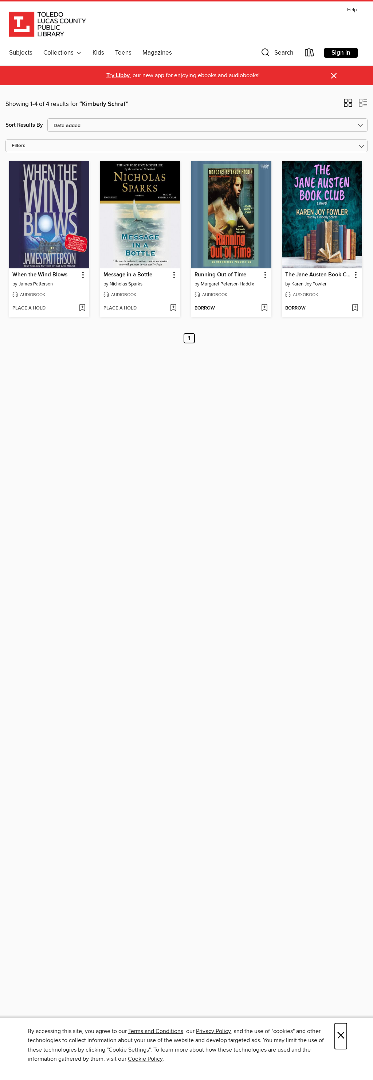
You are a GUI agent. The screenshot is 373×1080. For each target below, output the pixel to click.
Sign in (340, 53)
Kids (98, 53)
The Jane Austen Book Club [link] (318, 275)
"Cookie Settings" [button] (128, 1049)
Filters (18, 146)
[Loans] (310, 54)
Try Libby (118, 75)
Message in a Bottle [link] (127, 275)
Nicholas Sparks (126, 284)
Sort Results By (24, 125)
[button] (276, 54)
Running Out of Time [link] (220, 275)
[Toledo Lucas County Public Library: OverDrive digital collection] (47, 25)
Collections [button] (59, 53)
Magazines (157, 53)
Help (352, 10)
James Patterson (36, 284)
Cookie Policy (145, 1059)
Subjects (20, 53)
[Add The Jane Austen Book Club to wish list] (355, 308)
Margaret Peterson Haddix (227, 284)
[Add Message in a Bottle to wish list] (173, 308)
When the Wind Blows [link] (39, 275)
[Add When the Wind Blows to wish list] (82, 308)
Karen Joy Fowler (308, 284)
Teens (123, 53)
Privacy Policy (213, 1031)
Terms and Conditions (155, 1031)
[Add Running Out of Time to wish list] (264, 308)
